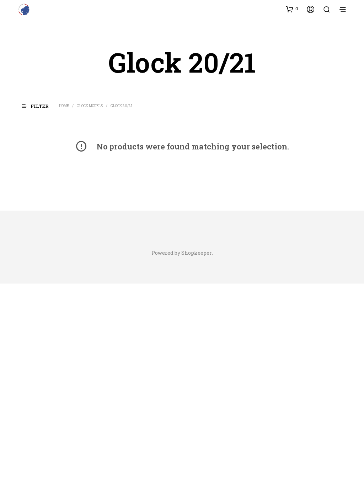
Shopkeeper (196, 253)
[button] (292, 8)
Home (64, 106)
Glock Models (90, 106)
